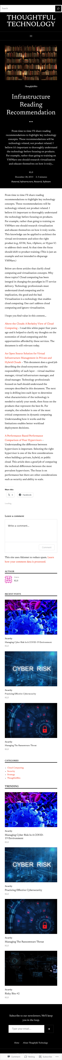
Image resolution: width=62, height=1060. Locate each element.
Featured (15, 182)
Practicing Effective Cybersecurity (20, 694)
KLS (31, 172)
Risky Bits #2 (12, 994)
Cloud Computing (15, 768)
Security (8, 639)
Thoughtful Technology (31, 21)
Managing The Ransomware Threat (21, 746)
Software (47, 182)
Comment (46, 547)
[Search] (58, 9)
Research (38, 182)
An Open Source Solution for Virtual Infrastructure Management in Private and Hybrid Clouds (28, 358)
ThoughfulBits (31, 87)
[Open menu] (31, 36)
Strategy (11, 775)
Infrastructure (26, 182)
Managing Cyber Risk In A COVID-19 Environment (28, 642)
